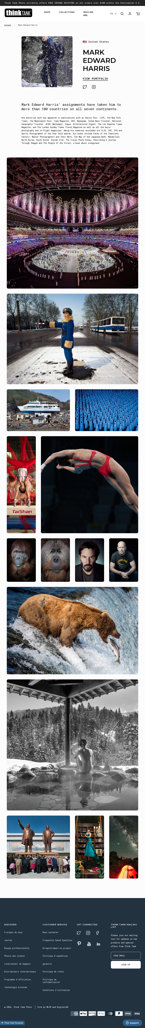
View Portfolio (95, 78)
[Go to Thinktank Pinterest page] (79, 943)
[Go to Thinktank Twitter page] (79, 933)
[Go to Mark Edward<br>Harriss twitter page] (85, 87)
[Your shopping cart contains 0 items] (138, 14)
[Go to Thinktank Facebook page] (97, 933)
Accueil (7, 25)
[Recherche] (122, 14)
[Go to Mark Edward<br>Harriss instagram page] (94, 87)
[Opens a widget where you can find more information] (132, 1023)
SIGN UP (125, 964)
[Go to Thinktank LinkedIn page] (98, 944)
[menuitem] (52, 12)
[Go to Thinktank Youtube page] (89, 944)
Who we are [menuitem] (88, 14)
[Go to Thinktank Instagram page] (88, 933)
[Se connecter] (130, 14)
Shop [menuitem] (47, 12)
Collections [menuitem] (67, 12)
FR (111, 13)
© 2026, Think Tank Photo (18, 1007)
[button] (12, 1023)
